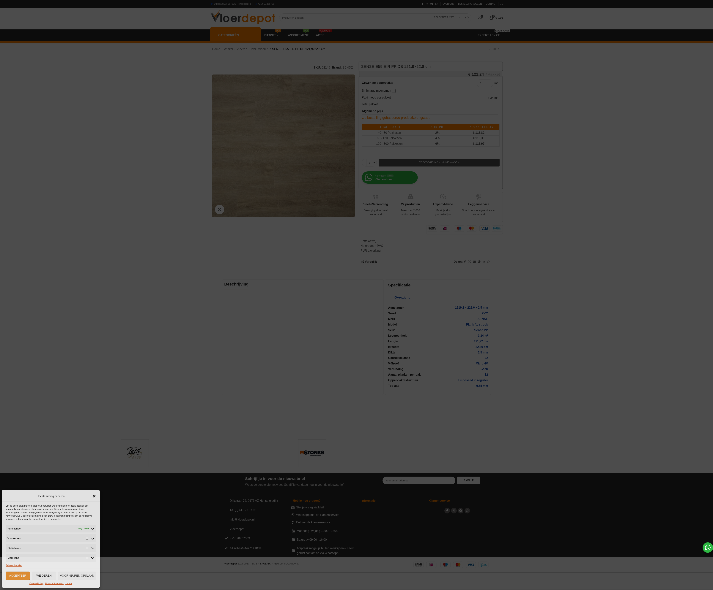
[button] (94, 496)
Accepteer (17, 575)
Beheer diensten (14, 565)
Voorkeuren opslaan (77, 575)
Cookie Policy (36, 583)
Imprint (68, 583)
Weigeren (44, 575)
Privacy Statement (54, 583)
